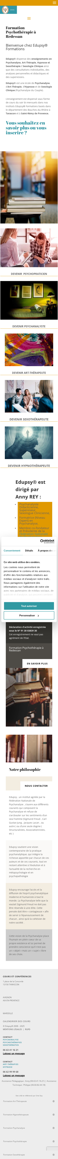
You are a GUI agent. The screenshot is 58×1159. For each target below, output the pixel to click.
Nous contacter (36, 785)
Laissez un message (14, 1053)
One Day (39, 1095)
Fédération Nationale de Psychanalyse (33, 535)
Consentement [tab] (12, 550)
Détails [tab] (29, 550)
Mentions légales (12, 1029)
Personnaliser (27, 615)
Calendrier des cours (16, 1021)
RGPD (27, 1029)
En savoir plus (37, 663)
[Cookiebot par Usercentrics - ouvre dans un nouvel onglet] (41, 541)
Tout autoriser (29, 605)
